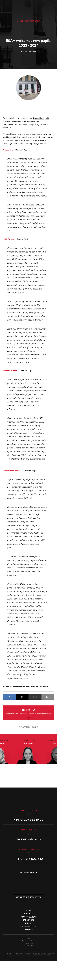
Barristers (28, 920)
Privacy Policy (28, 943)
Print (47, 697)
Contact (28, 929)
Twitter (28, 879)
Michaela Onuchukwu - (13, 470)
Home (28, 911)
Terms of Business (28, 941)
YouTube (36, 879)
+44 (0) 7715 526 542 (28, 859)
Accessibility (28, 945)
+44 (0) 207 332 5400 (28, 21)
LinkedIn (9, 697)
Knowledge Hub (28, 926)
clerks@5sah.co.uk (28, 839)
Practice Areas (29, 917)
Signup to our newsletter (28, 897)
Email (34, 697)
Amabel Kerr (38, 118)
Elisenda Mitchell (18, 121)
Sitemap (28, 939)
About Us (28, 914)
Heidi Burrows (9, 239)
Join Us (28, 923)
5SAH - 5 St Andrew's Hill (28, 8)
